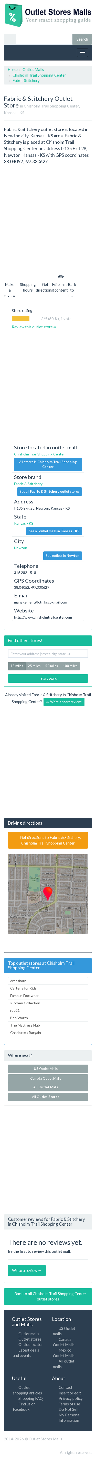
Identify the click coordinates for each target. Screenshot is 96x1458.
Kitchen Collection (25, 1003)
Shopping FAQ (30, 1398)
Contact (65, 1387)
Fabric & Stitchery (28, 483)
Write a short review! (65, 702)
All (45, 1097)
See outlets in (62, 555)
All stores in (48, 464)
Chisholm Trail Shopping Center (39, 454)
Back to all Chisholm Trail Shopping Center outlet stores (50, 1296)
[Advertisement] (48, 218)
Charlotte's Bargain (25, 1032)
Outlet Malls (46, 1069)
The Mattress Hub (25, 1025)
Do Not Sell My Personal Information (69, 1415)
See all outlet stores (49, 491)
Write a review (25, 1270)
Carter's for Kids (23, 988)
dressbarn (18, 981)
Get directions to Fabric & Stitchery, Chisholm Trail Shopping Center (50, 840)
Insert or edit (70, 1393)
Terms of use (69, 1404)
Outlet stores (29, 1339)
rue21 (15, 1010)
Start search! (50, 678)
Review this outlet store (33, 326)
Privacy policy (71, 1398)
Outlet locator (30, 1344)
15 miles (16, 666)
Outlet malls (28, 1333)
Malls (46, 1087)
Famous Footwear (24, 995)
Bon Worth (19, 1018)
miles (34, 666)
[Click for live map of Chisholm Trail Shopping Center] (48, 894)
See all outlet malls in (54, 531)
